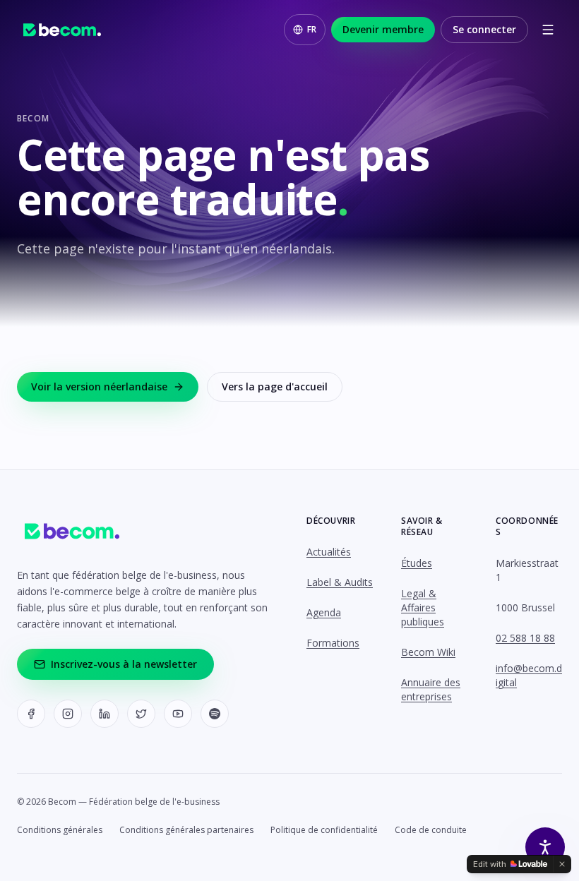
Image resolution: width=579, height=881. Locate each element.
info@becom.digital (529, 675)
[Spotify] (215, 714)
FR (311, 29)
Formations (332, 642)
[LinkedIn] (104, 714)
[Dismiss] (562, 864)
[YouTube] (178, 714)
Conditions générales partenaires (186, 830)
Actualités (328, 551)
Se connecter (484, 29)
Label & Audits (339, 582)
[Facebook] (31, 714)
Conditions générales (59, 830)
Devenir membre (383, 29)
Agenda (323, 612)
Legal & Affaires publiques (422, 607)
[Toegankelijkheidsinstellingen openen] (545, 847)
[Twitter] (141, 714)
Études (416, 563)
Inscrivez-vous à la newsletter (124, 664)
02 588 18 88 (525, 638)
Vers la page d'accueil (275, 386)
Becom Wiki (428, 652)
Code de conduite (431, 830)
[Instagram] (68, 714)
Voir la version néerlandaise (99, 386)
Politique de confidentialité (324, 830)
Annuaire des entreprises (430, 689)
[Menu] (548, 29)
